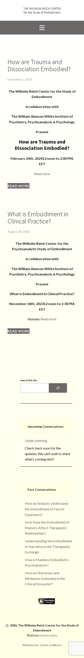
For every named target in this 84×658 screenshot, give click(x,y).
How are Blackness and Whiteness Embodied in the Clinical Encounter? (45, 578)
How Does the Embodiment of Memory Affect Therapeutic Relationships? (47, 527)
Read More (19, 186)
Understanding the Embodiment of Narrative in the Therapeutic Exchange (48, 546)
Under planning (36, 440)
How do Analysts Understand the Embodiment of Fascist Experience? (46, 508)
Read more (42, 174)
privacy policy (48, 635)
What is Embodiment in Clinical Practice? (38, 217)
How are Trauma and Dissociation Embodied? (39, 65)
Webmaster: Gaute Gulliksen (42, 645)
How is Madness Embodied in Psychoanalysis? (46, 562)
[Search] (58, 388)
